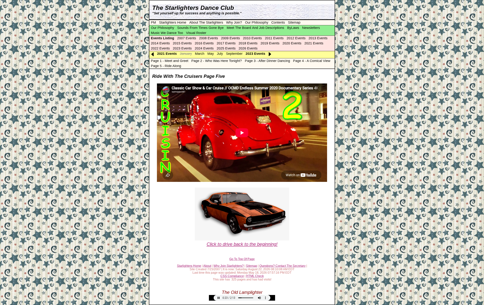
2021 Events (313, 43)
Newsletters (311, 28)
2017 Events (226, 43)
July (220, 54)
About (207, 265)
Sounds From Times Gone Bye (200, 28)
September (234, 54)
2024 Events (204, 48)
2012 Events (296, 38)
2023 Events (182, 48)
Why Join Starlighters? (228, 265)
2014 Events (160, 43)
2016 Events (204, 43)
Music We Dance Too (167, 33)
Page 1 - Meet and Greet (169, 61)
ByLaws (293, 28)
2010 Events (252, 38)
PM (153, 22)
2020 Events (291, 43)
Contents (278, 22)
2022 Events (160, 48)
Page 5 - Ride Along (166, 66)
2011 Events (274, 38)
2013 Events (318, 38)
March (199, 54)
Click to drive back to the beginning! (242, 244)
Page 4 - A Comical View (311, 61)
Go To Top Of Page (242, 259)
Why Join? (234, 22)
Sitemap (294, 22)
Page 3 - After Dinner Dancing (267, 61)
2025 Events (226, 48)
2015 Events (182, 43)
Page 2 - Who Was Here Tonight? (216, 61)
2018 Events (248, 43)
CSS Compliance (232, 276)
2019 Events (270, 43)
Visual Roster (196, 33)
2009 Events (230, 38)
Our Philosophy (256, 22)
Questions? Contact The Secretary (282, 265)
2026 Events (248, 48)
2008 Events (208, 38)
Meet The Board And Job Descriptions (255, 28)
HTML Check (255, 276)
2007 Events (186, 38)
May (210, 54)
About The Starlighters (206, 22)
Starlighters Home (172, 22)
